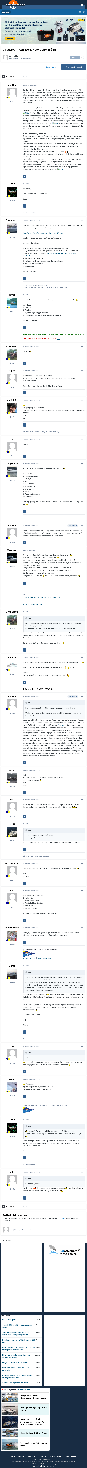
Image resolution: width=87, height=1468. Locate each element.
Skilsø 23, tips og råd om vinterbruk (15, 1383)
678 (13, 480)
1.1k (13, 312)
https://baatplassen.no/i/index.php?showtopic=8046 (41, 597)
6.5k (13, 200)
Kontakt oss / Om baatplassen (50, 1456)
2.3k (13, 816)
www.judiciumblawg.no (46, 958)
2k (13, 387)
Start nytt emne (51, 67)
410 (13, 880)
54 (13, 456)
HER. (58, 339)
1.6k (13, 787)
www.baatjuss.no (29, 958)
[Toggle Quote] (26, 618)
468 (13, 567)
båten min (60, 725)
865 (13, 982)
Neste (12, 76)
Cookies (66, 1456)
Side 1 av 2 (25, 76)
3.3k (13, 674)
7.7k (13, 944)
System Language (18, 1456)
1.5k (13, 1063)
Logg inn (61, 1218)
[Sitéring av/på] (24, 176)
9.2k (13, 363)
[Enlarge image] (26, 113)
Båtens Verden (23, 1390)
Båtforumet (27, 59)
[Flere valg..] (82, 85)
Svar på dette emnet (74, 67)
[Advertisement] (18, 1277)
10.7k (13, 1096)
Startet (32, 85)
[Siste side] (17, 76)
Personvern (32, 1456)
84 (13, 907)
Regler (73, 1456)
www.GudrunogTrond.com (32, 604)
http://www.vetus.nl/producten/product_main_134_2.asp (43, 233)
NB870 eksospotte (9, 1320)
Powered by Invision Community (44, 1466)
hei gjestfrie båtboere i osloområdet (15, 1363)
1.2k (13, 417)
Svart (31, 184)
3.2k (13, 102)
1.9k (13, 237)
